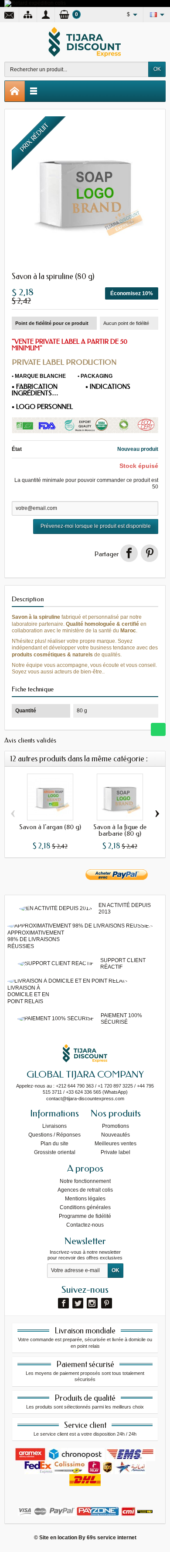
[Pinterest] (149, 553)
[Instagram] (92, 1303)
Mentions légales (85, 1199)
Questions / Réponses (54, 1135)
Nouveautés (115, 1135)
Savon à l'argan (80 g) (50, 827)
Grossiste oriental (54, 1152)
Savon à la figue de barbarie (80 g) (119, 830)
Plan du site (54, 1143)
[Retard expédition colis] (35, 3)
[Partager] (129, 553)
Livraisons (54, 1126)
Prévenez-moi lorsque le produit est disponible (96, 526)
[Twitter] (77, 1303)
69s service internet (111, 1538)
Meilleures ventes (115, 1143)
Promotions (115, 1126)
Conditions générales (85, 1207)
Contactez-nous (85, 1225)
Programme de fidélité (85, 1216)
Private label (115, 1152)
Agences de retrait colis (85, 1190)
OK (157, 69)
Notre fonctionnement (85, 1181)
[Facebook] (63, 1303)
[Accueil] (15, 91)
